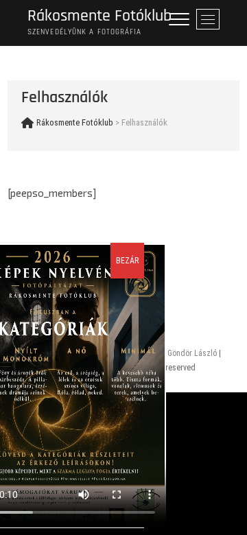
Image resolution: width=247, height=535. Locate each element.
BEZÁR (127, 260)
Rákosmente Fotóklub (99, 16)
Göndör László (192, 353)
